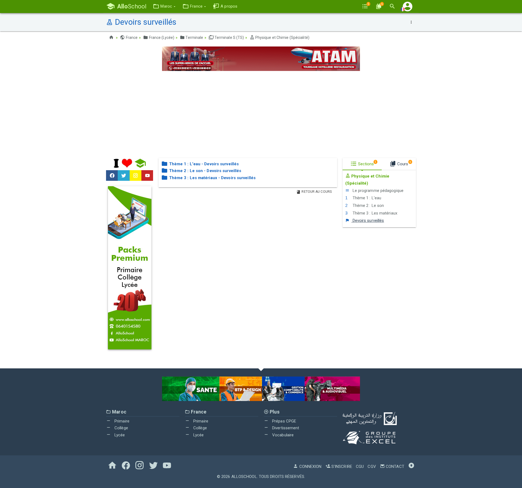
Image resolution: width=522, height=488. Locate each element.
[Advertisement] (261, 114)
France (131, 37)
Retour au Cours (316, 192)
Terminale (194, 37)
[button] (164, 6)
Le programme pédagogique (377, 190)
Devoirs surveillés (367, 220)
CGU (360, 466)
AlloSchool (244, 476)
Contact (394, 466)
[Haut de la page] (411, 466)
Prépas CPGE (283, 421)
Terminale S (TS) (229, 37)
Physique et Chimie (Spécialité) (281, 37)
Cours (403, 163)
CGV (372, 466)
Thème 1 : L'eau (366, 197)
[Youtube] (147, 175)
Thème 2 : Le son (367, 205)
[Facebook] (112, 175)
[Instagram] (135, 175)
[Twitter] (123, 175)
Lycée (119, 435)
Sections (367, 163)
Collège (120, 427)
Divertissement (285, 427)
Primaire (121, 421)
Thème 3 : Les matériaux (374, 213)
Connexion (309, 466)
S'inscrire (341, 466)
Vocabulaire (282, 435)
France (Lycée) (161, 37)
